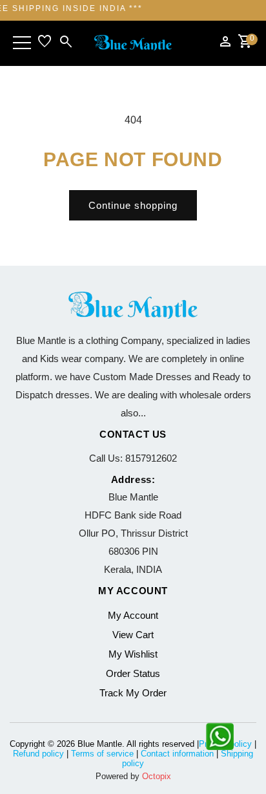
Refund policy (38, 753)
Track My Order (133, 692)
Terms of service (102, 753)
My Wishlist (133, 654)
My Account (133, 615)
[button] (22, 42)
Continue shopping (133, 205)
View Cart (133, 634)
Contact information (177, 753)
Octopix (156, 776)
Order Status (133, 673)
